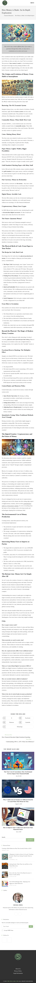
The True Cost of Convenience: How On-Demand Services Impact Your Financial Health (18, 772)
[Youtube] (9, 940)
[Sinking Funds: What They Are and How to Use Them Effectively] (5, 866)
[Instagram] (16, 914)
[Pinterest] (18, 964)
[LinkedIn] (20, 914)
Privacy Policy (18, 971)
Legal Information (18, 973)
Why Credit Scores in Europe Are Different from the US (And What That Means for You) (18, 800)
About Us (18, 968)
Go (31, 926)
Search (3, 837)
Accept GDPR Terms (8, 930)
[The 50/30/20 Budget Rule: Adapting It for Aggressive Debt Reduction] (5, 883)
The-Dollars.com (13, 981)
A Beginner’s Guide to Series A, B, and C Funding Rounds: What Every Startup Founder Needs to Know (21, 856)
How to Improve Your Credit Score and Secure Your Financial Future (18, 828)
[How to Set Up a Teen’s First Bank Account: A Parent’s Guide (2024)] (5, 874)
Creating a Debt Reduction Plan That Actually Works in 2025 (16, 848)
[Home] (2, 15)
